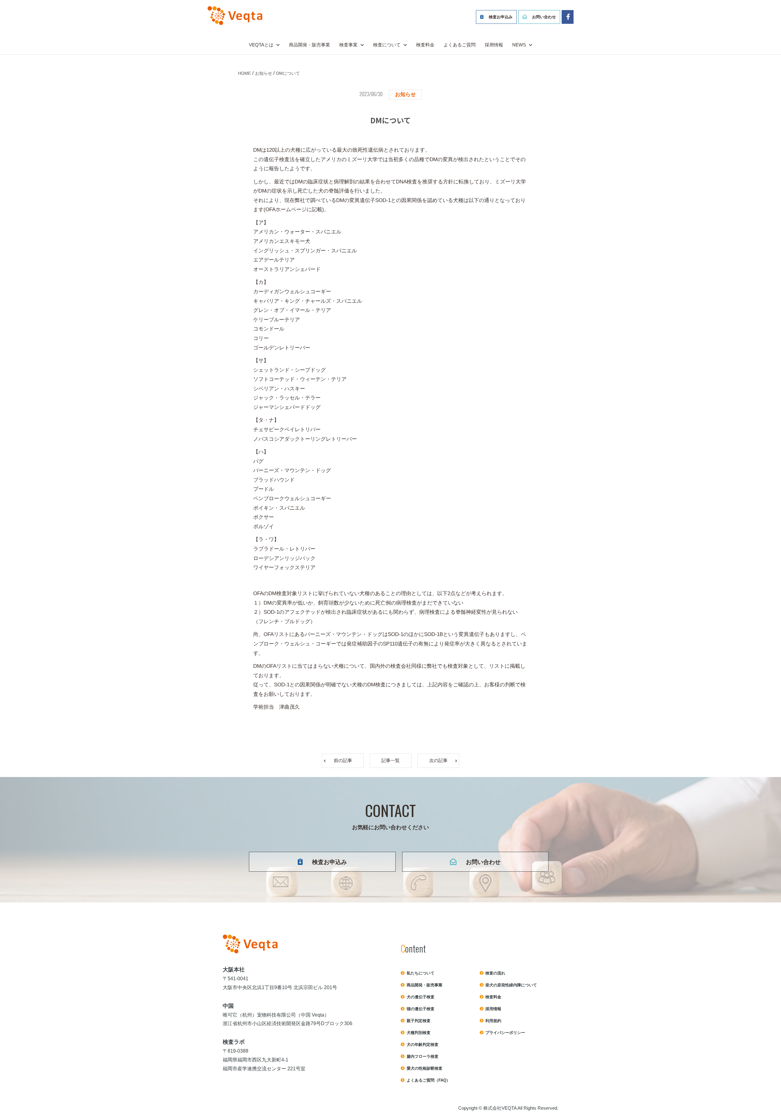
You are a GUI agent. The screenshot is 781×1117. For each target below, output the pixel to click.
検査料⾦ (493, 997)
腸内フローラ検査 (422, 1056)
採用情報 (494, 44)
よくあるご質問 (460, 44)
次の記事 (438, 760)
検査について (387, 44)
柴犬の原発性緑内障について (511, 985)
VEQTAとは (261, 44)
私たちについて (420, 973)
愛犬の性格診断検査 (424, 1068)
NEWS (519, 44)
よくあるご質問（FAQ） (428, 1080)
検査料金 (425, 44)
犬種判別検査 (418, 1032)
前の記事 (343, 760)
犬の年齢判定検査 (422, 1044)
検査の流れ (495, 973)
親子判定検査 (418, 1020)
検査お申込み (501, 17)
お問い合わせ (544, 17)
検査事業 (348, 44)
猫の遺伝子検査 (420, 1009)
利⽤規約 (493, 1020)
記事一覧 (390, 760)
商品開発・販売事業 (309, 44)
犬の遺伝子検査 (420, 997)
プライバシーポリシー (505, 1032)
